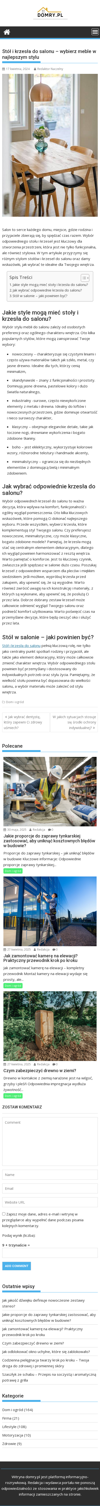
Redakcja (38, 830)
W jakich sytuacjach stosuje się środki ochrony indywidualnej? (74, 722)
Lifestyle (9, 1426)
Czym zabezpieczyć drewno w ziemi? (33, 1343)
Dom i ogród (15, 702)
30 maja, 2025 (16, 830)
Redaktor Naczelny (50, 69)
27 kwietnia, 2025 (19, 949)
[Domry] (6, 31)
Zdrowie (9, 1443)
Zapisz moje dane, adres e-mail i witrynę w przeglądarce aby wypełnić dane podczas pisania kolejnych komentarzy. (42, 1220)
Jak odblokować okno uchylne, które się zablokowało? (46, 1351)
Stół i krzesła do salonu (21, 645)
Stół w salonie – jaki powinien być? (40, 295)
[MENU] (95, 31)
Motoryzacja (12, 1435)
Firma (6, 1418)
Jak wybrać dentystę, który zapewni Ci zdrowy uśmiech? (23, 722)
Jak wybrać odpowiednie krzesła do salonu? (47, 290)
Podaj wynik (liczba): (18, 1235)
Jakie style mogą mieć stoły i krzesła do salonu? (50, 284)
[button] (82, 278)
